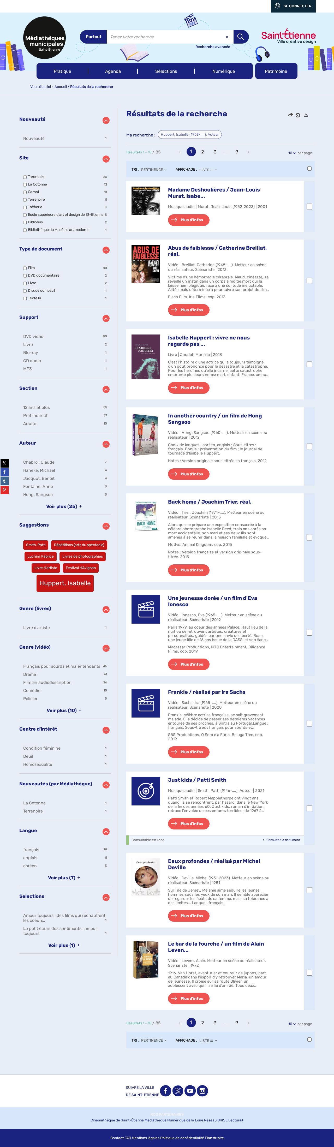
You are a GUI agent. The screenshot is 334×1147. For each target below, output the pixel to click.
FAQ (127, 1138)
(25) (62, 506)
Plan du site (214, 1138)
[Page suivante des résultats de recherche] (248, 152)
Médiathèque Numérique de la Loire (174, 1120)
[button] (62, 71)
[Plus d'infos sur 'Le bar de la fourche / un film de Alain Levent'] (146, 960)
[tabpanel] (167, 583)
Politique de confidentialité (182, 1138)
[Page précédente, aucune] (180, 152)
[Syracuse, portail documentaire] (44, 37)
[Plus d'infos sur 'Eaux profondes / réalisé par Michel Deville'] (146, 877)
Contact (117, 1138)
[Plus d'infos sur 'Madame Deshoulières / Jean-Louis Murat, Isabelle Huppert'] (146, 201)
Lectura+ (236, 1120)
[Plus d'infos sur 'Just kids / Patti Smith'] (146, 791)
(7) (62, 878)
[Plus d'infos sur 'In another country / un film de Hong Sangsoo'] (146, 435)
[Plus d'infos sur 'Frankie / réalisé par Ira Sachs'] (146, 703)
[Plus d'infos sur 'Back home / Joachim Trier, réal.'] (146, 516)
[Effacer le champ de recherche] (227, 37)
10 (290, 153)
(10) (62, 710)
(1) (62, 945)
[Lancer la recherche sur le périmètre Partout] (241, 37)
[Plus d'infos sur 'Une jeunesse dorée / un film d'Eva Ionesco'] (146, 609)
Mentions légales (145, 1138)
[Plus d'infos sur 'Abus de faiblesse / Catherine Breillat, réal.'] (146, 264)
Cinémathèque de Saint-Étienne (117, 1120)
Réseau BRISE (216, 1120)
